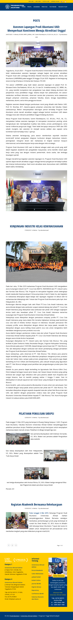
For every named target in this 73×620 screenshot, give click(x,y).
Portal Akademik (37, 570)
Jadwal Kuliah (36, 577)
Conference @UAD (38, 593)
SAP (33, 34)
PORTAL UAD (46, 1)
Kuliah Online (36, 580)
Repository (35, 590)
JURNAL (30, 34)
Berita (16, 34)
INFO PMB (38, 1)
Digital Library (36, 587)
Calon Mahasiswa (37, 574)
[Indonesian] (65, 2)
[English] (62, 2)
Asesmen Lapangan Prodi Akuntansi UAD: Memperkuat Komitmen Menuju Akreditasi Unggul (37, 28)
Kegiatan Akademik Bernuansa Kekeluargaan (36, 504)
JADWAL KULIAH (55, 1)
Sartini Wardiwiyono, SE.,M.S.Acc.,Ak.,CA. (46, 34)
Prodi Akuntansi (14, 616)
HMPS (25, 34)
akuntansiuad (44, 230)
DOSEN (21, 34)
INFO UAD (31, 1)
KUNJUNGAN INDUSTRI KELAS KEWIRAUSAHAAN (36, 226)
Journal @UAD (36, 583)
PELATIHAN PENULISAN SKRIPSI (36, 414)
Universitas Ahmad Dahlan (29, 616)
